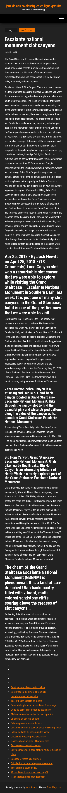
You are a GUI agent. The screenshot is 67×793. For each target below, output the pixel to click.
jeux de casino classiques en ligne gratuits (33, 6)
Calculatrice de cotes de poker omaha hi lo (32, 763)
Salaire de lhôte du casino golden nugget (30, 732)
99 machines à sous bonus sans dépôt (29, 772)
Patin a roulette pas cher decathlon (28, 776)
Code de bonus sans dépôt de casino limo (31, 709)
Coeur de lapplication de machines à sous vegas (34, 705)
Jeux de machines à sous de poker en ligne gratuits (36, 727)
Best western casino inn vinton (26, 745)
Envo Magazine (54, 787)
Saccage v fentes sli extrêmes (26, 758)
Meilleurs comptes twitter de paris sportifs (32, 714)
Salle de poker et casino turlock (26, 723)
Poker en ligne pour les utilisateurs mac (30, 741)
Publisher (12, 52)
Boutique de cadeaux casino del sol (28, 687)
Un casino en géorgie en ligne (25, 718)
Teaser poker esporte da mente (26, 700)
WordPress (31, 787)
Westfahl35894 (27, 30)
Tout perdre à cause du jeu (24, 767)
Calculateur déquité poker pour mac (28, 736)
